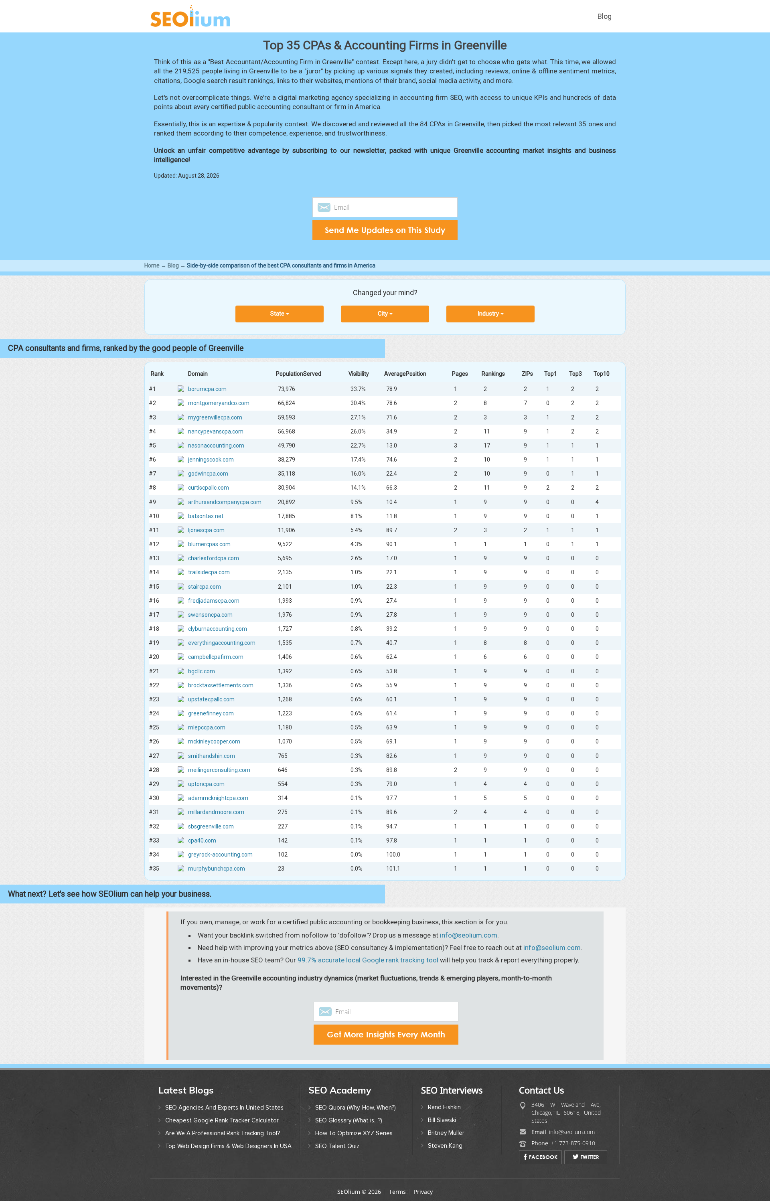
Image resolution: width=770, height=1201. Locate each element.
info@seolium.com (468, 935)
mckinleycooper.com (214, 742)
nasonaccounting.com (216, 445)
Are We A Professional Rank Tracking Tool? (222, 1133)
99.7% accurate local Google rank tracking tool (368, 960)
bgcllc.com (201, 671)
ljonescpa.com (206, 530)
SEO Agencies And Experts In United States (224, 1107)
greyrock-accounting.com (220, 854)
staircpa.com (204, 586)
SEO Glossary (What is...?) (348, 1120)
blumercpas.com (209, 544)
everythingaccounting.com (221, 643)
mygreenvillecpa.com (215, 417)
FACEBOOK (543, 1157)
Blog (605, 16)
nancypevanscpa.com (215, 431)
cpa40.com (202, 840)
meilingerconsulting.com (219, 770)
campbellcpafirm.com (215, 657)
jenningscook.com (211, 459)
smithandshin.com (211, 756)
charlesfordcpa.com (213, 558)
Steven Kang (445, 1145)
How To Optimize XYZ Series (354, 1133)
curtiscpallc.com (208, 487)
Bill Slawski (442, 1120)
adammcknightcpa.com (218, 798)
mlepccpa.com (206, 727)
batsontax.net (205, 516)
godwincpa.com (208, 473)
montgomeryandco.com (218, 403)
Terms (397, 1191)
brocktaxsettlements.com (220, 685)
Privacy (423, 1191)
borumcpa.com (207, 389)
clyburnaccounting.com (217, 629)
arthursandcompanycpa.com (224, 502)
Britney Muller (446, 1132)
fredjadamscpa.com (213, 600)
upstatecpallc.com (211, 699)
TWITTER (590, 1157)
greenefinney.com (211, 713)
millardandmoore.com (216, 812)
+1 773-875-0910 (573, 1143)
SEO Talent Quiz (337, 1146)
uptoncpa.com (206, 784)
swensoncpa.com (210, 615)
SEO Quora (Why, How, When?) (355, 1107)
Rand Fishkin (444, 1107)
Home (152, 265)
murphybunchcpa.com (216, 868)
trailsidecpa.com (209, 572)
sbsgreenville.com (211, 826)
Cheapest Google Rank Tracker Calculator (222, 1120)
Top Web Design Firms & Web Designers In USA (228, 1146)
